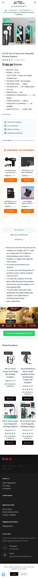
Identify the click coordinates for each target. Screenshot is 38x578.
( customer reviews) (19, 60)
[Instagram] (7, 459)
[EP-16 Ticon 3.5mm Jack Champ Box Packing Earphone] (28, 410)
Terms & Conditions (9, 515)
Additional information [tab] (19, 235)
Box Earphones (19, 140)
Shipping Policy (7, 526)
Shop (4, 466)
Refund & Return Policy (10, 512)
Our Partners (6, 488)
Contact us (12, 466)
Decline (23, 574)
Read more (10, 398)
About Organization (9, 483)
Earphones (30, 140)
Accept (14, 574)
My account (6, 469)
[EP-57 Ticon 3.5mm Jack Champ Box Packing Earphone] (10, 410)
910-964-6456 (14, 549)
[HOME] (6, 10)
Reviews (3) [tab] (19, 239)
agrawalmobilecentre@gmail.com (20, 556)
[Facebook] (3, 459)
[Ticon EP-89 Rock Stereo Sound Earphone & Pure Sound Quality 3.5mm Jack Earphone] (28, 358)
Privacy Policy (7, 509)
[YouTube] (10, 459)
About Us (21, 466)
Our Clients (6, 486)
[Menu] (3, 2)
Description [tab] (18, 230)
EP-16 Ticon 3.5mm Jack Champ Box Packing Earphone (27, 424)
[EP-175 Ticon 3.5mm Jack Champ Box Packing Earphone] (10, 358)
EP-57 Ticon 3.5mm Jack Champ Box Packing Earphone (10, 424)
